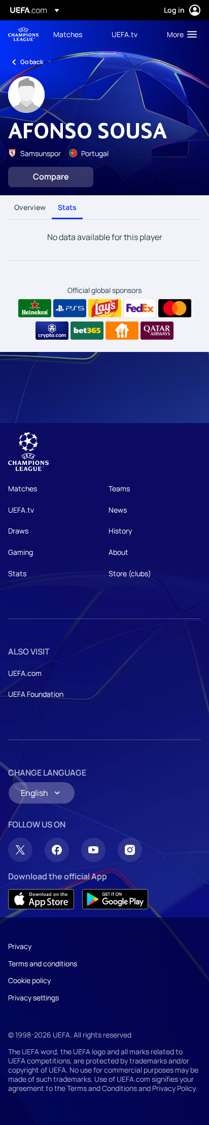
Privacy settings (33, 997)
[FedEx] (139, 308)
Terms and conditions (42, 963)
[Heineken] (34, 308)
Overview (30, 207)
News (118, 510)
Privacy (19, 946)
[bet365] (87, 330)
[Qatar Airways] (157, 330)
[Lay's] (104, 308)
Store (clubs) (130, 573)
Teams (119, 488)
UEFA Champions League (23, 34)
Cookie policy (29, 980)
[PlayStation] (69, 308)
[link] (68, 34)
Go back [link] (31, 61)
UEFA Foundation (35, 694)
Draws (18, 531)
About (118, 552)
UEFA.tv (21, 510)
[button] (179, 34)
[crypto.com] (52, 330)
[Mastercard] (174, 308)
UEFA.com (25, 673)
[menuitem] (74, 34)
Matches (22, 488)
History (120, 531)
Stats (67, 207)
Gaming (20, 552)
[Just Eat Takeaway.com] (122, 330)
